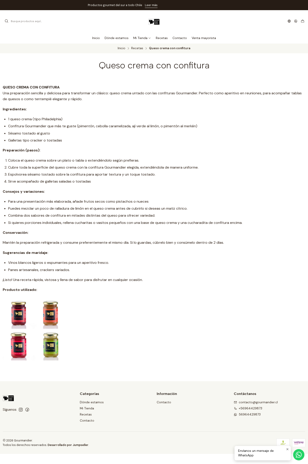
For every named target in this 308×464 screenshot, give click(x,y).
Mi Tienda (87, 408)
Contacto (87, 420)
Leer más (182, 5)
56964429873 (250, 414)
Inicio (121, 48)
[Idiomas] (289, 21)
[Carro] (302, 21)
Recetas (137, 48)
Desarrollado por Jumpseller (68, 445)
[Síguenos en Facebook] (27, 409)
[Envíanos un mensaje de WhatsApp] (298, 454)
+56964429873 (250, 408)
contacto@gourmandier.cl (258, 402)
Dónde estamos (92, 402)
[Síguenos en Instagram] (20, 409)
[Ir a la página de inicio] (154, 21)
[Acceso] (295, 21)
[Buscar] (6, 21)
